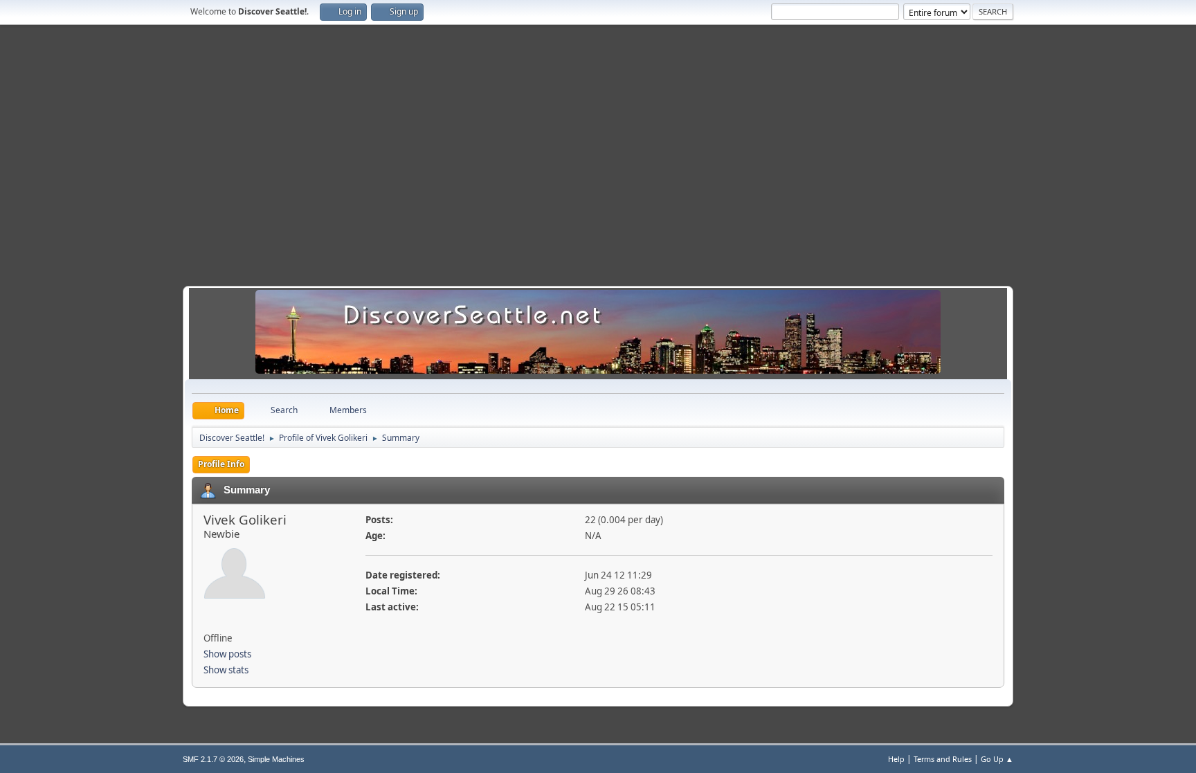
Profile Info (221, 464)
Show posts (227, 654)
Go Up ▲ (997, 759)
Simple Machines (276, 759)
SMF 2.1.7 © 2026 (213, 759)
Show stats (225, 670)
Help (896, 759)
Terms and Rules (943, 759)
